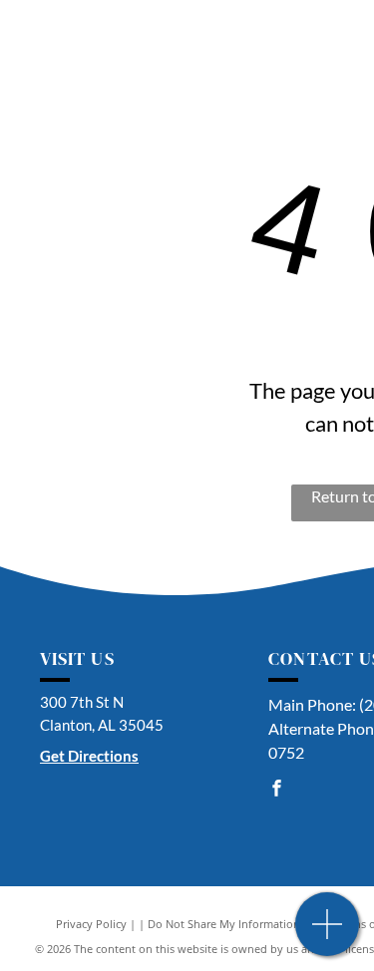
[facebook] (276, 790)
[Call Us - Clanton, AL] (327, 934)
